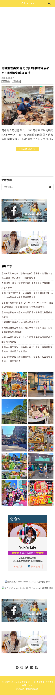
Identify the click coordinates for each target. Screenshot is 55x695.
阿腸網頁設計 (32, 689)
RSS (36, 667)
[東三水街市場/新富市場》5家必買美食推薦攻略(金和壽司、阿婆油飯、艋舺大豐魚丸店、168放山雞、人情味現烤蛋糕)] (14, 439)
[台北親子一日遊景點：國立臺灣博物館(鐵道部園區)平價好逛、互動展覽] (40, 385)
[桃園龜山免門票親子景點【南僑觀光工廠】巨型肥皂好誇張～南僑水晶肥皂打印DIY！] (40, 412)
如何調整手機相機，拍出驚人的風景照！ (21, 322)
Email (31, 667)
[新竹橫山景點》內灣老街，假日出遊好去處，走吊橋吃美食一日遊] (40, 466)
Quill (30, 685)
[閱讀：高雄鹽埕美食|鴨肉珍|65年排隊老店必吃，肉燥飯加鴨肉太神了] (27, 124)
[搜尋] (50, 187)
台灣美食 (16, 81)
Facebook (17, 667)
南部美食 (6, 81)
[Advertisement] (27, 32)
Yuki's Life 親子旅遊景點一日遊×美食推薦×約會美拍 (30, 682)
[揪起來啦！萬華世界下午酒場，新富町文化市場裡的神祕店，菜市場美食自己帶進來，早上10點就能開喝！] (40, 439)
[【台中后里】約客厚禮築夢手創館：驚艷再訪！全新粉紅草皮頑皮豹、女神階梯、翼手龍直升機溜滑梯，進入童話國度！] (14, 493)
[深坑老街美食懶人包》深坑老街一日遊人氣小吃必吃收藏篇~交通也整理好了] (14, 385)
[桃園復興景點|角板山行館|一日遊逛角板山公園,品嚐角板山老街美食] (14, 412)
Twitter (26, 667)
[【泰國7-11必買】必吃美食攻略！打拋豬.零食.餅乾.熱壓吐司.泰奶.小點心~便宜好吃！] (40, 493)
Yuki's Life (27, 3)
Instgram (22, 667)
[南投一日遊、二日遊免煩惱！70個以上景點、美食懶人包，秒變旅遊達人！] (14, 466)
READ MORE (27, 149)
